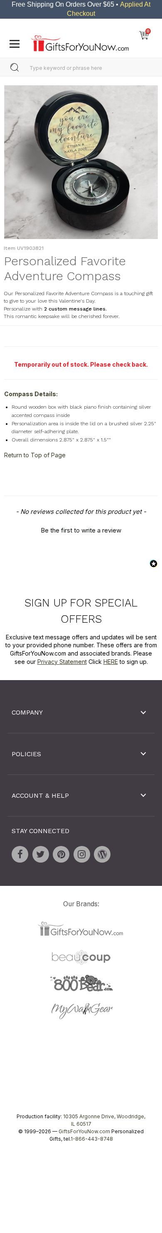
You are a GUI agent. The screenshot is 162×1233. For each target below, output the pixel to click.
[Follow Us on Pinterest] (61, 854)
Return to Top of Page (35, 455)
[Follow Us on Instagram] (82, 854)
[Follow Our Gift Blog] (102, 854)
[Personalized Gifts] (80, 41)
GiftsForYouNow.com (84, 1132)
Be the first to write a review (81, 530)
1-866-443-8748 (92, 1139)
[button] (81, 529)
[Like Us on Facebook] (20, 854)
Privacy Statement (62, 661)
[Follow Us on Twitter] (40, 854)
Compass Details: (31, 393)
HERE (110, 661)
